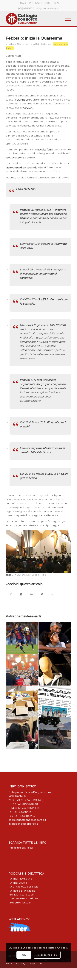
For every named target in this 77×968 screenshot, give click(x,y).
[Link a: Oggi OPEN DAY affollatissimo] (22, 670)
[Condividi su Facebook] (11, 594)
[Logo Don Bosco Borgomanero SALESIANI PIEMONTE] (32, 18)
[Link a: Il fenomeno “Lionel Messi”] (22, 638)
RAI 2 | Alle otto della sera (23, 886)
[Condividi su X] (21, 594)
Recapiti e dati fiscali (21, 847)
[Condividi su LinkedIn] (52, 594)
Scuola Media (39, 574)
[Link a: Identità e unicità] (22, 733)
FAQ (37, 2)
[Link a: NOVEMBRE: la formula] (22, 701)
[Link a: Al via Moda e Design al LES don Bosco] (54, 670)
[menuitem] (25, 3)
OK (24, 954)
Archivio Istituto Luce (21, 894)
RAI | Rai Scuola (18, 882)
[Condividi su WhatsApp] (31, 594)
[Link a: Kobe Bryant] (54, 638)
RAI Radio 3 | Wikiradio (22, 890)
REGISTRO (25, 2)
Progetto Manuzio (20, 902)
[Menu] (66, 18)
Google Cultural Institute (23, 898)
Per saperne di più (47, 954)
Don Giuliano (18, 574)
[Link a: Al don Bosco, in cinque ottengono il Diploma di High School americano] (54, 701)
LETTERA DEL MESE (36, 44)
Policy (47, 2)
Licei (28, 574)
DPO (56, 2)
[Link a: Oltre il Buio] (54, 733)
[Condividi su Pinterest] (42, 594)
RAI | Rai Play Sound (20, 878)
